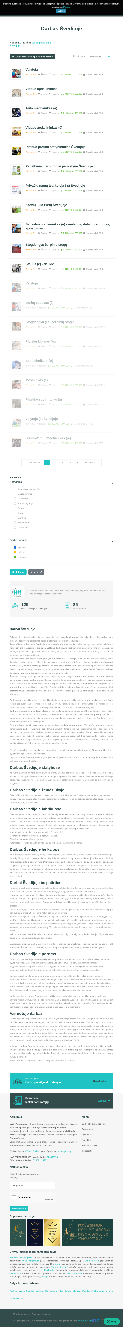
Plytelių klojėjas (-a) (41, 341)
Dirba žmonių (79, 608)
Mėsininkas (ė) (37, 380)
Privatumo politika (90, 1145)
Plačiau (66, 7)
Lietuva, (109, 1291)
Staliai (20, 513)
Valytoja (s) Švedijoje (42, 419)
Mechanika (23, 498)
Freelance (22, 557)
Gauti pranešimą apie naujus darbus (34, 56)
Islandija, (77, 1291)
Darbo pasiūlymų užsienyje (34, 608)
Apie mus (86, 1134)
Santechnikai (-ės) (39, 361)
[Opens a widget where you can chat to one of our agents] (112, 1322)
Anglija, (95, 1291)
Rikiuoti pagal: (79, 56)
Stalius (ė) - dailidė (40, 264)
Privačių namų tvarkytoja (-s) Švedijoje (55, 185)
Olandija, (87, 1291)
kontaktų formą (64, 1151)
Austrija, (14, 1291)
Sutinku (61, 11)
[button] (112, 483)
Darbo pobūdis (18, 540)
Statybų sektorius (90, 1261)
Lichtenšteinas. (17, 1298)
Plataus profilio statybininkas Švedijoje (56, 147)
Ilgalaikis (22, 547)
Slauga (21, 508)
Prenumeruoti (19, 1208)
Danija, (22, 1291)
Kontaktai (86, 1140)
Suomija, (31, 1291)
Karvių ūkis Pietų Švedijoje (46, 205)
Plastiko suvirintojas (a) (44, 399)
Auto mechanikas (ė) (41, 108)
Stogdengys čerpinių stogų (46, 245)
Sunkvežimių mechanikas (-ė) (48, 438)
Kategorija (16, 481)
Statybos (22, 518)
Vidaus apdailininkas (41, 89)
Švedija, (60, 1291)
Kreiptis (102, 1100)
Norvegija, (50, 1291)
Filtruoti (20, 572)
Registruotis (87, 1129)
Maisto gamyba (25, 494)
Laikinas (21, 552)
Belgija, (68, 1291)
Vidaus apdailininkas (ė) (44, 127)
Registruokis (99, 1081)
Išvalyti (35, 572)
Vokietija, (40, 1291)
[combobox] (100, 56)
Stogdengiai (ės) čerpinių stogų (50, 322)
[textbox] (100, 56)
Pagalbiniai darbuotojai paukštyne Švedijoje (59, 166)
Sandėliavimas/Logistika (29, 489)
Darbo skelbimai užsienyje (94, 1124)
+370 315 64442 (32, 1151)
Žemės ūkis (23, 527)
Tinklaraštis (87, 1151)
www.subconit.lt (85, 1321)
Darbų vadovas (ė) (40, 303)
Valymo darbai (24, 522)
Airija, (102, 1291)
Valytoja (32, 69)
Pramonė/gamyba (26, 503)
